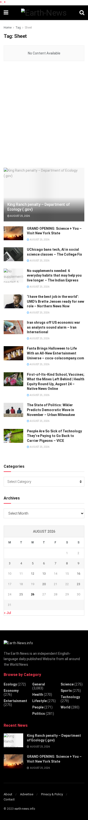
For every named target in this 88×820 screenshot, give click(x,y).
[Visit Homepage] (43, 13)
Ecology (10, 684)
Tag (18, 27)
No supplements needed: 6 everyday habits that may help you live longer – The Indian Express (54, 275)
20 (44, 584)
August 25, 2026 (20, 216)
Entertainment (15, 701)
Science (67, 684)
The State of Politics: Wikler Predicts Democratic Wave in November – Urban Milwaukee (51, 409)
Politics (38, 714)
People (38, 707)
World (65, 707)
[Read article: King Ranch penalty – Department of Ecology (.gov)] (44, 196)
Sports (66, 691)
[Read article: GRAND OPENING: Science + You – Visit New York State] (13, 233)
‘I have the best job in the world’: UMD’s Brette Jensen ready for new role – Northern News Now (55, 301)
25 (21, 594)
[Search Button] (81, 12)
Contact (9, 799)
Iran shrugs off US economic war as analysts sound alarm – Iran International (53, 327)
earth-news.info (24, 808)
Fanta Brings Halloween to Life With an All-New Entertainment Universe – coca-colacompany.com (55, 353)
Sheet (28, 27)
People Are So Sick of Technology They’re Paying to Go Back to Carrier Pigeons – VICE (54, 436)
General (38, 684)
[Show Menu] (6, 12)
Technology (70, 697)
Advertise (26, 794)
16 (78, 573)
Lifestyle (39, 701)
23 (78, 584)
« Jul (7, 613)
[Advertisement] (44, 115)
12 (32, 573)
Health (37, 694)
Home (7, 27)
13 (44, 573)
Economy (11, 691)
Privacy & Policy (52, 794)
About (8, 794)
